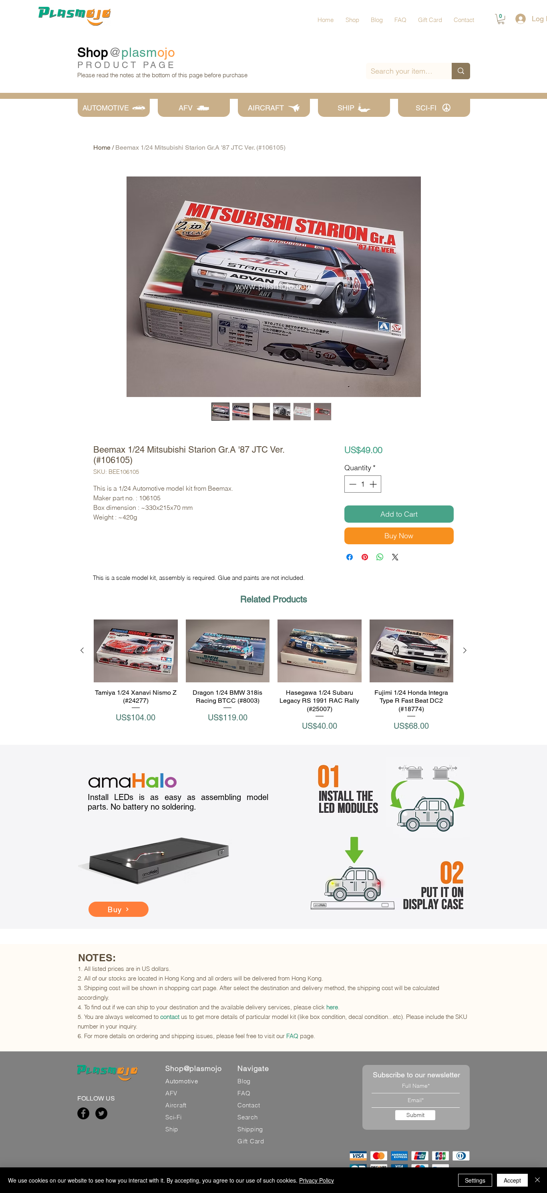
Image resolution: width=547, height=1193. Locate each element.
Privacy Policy (316, 1180)
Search (247, 1117)
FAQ (292, 1036)
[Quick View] (136, 651)
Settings (475, 1180)
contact (169, 1017)
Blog (244, 1081)
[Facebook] (83, 1113)
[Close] (537, 1180)
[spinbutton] (363, 484)
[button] (501, 19)
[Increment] (374, 484)
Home (102, 147)
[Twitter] (101, 1113)
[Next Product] (465, 650)
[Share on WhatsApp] (380, 557)
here (332, 1007)
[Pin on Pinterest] (365, 557)
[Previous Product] (82, 650)
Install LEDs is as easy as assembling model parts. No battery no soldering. (178, 802)
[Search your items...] (461, 71)
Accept (512, 1180)
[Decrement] (352, 484)
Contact (248, 1105)
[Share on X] (395, 557)
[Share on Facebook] (349, 557)
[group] (273, 675)
